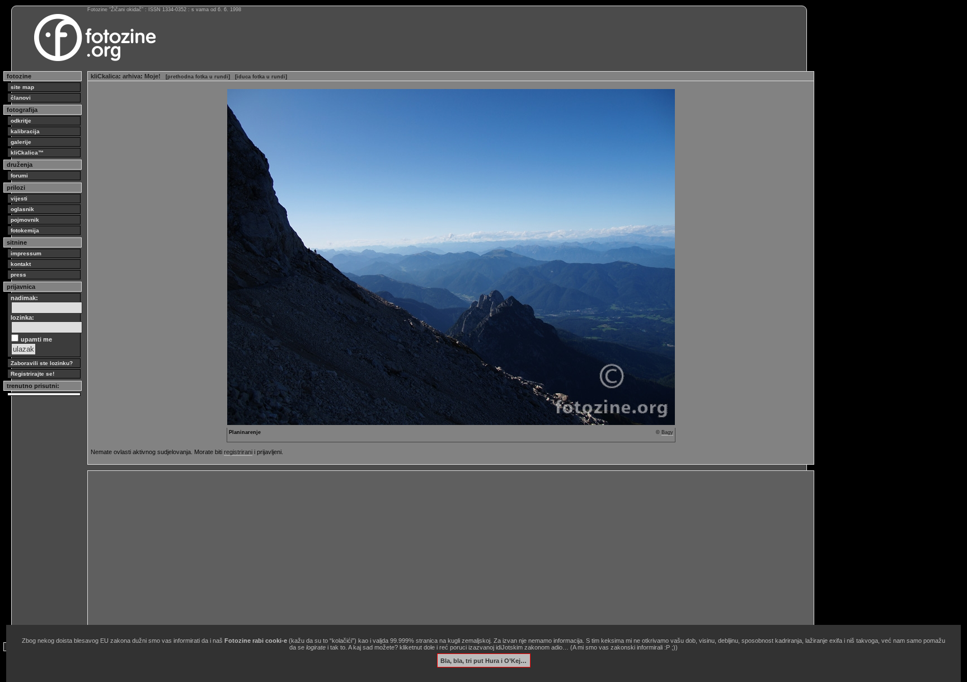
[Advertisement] (426, 552)
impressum (26, 253)
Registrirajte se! (32, 374)
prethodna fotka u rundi (197, 77)
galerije (21, 142)
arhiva (131, 76)
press (18, 275)
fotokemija (25, 230)
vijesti (19, 198)
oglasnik (22, 209)
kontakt (21, 264)
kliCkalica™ (27, 153)
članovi (21, 98)
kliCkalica (105, 76)
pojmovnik (25, 220)
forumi (19, 175)
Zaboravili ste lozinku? (42, 363)
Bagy (667, 432)
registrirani (238, 452)
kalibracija (25, 131)
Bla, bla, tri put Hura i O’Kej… (483, 660)
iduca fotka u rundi (261, 77)
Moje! (152, 76)
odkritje (21, 121)
